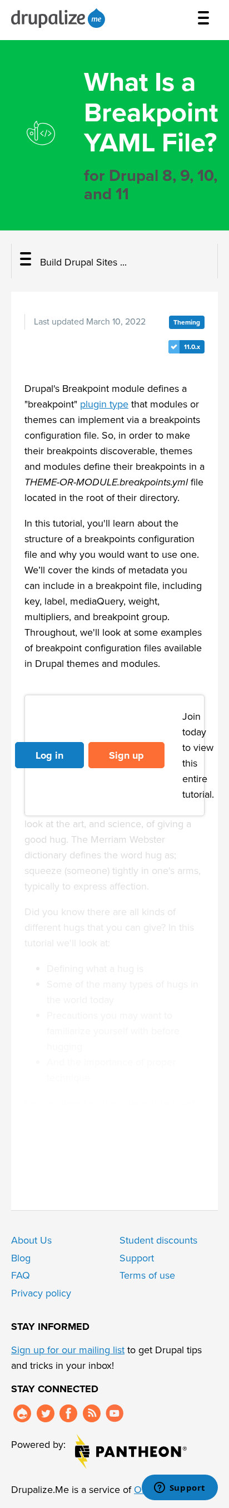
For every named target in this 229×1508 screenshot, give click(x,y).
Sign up (126, 755)
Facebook (68, 1413)
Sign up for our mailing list (68, 1350)
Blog (21, 1258)
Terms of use (147, 1275)
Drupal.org (22, 1413)
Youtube (114, 1413)
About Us (31, 1240)
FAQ (20, 1275)
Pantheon (130, 1451)
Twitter (45, 1413)
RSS (92, 1413)
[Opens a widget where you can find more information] (179, 1488)
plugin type (104, 404)
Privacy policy (41, 1293)
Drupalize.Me (59, 18)
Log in (49, 755)
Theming (186, 322)
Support (137, 1258)
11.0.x (192, 347)
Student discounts (158, 1240)
